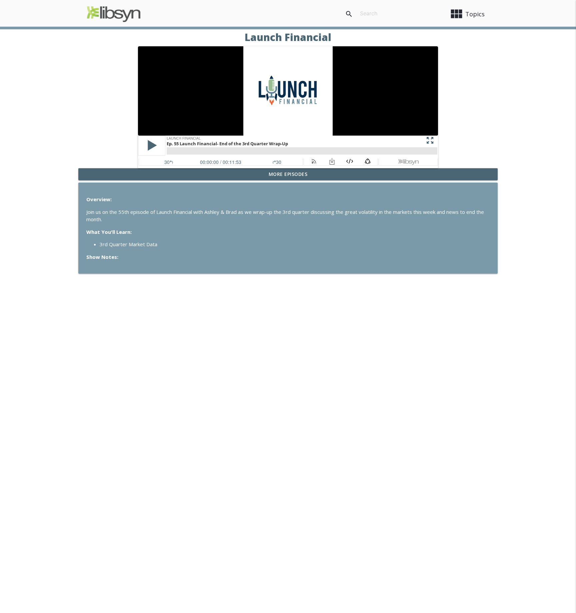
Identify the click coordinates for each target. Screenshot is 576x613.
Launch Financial (288, 37)
